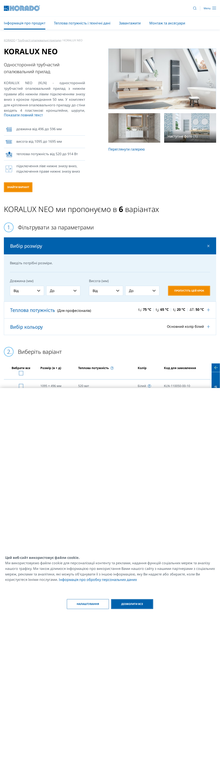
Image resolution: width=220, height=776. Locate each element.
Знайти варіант (18, 187)
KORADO (9, 40)
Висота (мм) (99, 280)
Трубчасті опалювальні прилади (39, 40)
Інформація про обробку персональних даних (98, 579)
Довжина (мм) (22, 280)
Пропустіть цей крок (189, 290)
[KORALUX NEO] (134, 127)
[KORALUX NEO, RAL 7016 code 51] (162, 78)
